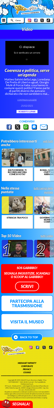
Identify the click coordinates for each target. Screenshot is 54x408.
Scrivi (27, 286)
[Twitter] (42, 20)
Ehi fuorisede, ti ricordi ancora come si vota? (17, 172)
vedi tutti (48, 141)
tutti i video (46, 235)
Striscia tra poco (17, 218)
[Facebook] (35, 20)
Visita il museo (27, 321)
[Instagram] (29, 20)
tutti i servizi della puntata (43, 190)
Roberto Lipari (27, 111)
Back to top (29, 337)
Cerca (18, 20)
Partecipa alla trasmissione (27, 303)
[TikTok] (48, 20)
